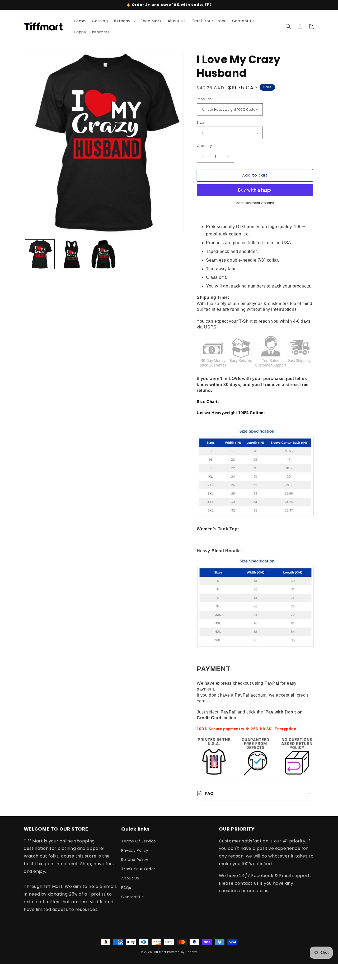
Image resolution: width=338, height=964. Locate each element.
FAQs (126, 887)
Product (204, 98)
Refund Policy (134, 859)
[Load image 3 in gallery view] (103, 254)
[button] (124, 20)
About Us (130, 878)
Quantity (204, 145)
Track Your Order (138, 869)
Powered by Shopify (182, 952)
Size (200, 122)
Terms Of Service (138, 841)
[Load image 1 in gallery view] (39, 254)
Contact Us (132, 897)
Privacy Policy (134, 850)
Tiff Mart (160, 952)
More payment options (255, 203)
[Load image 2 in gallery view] (71, 254)
